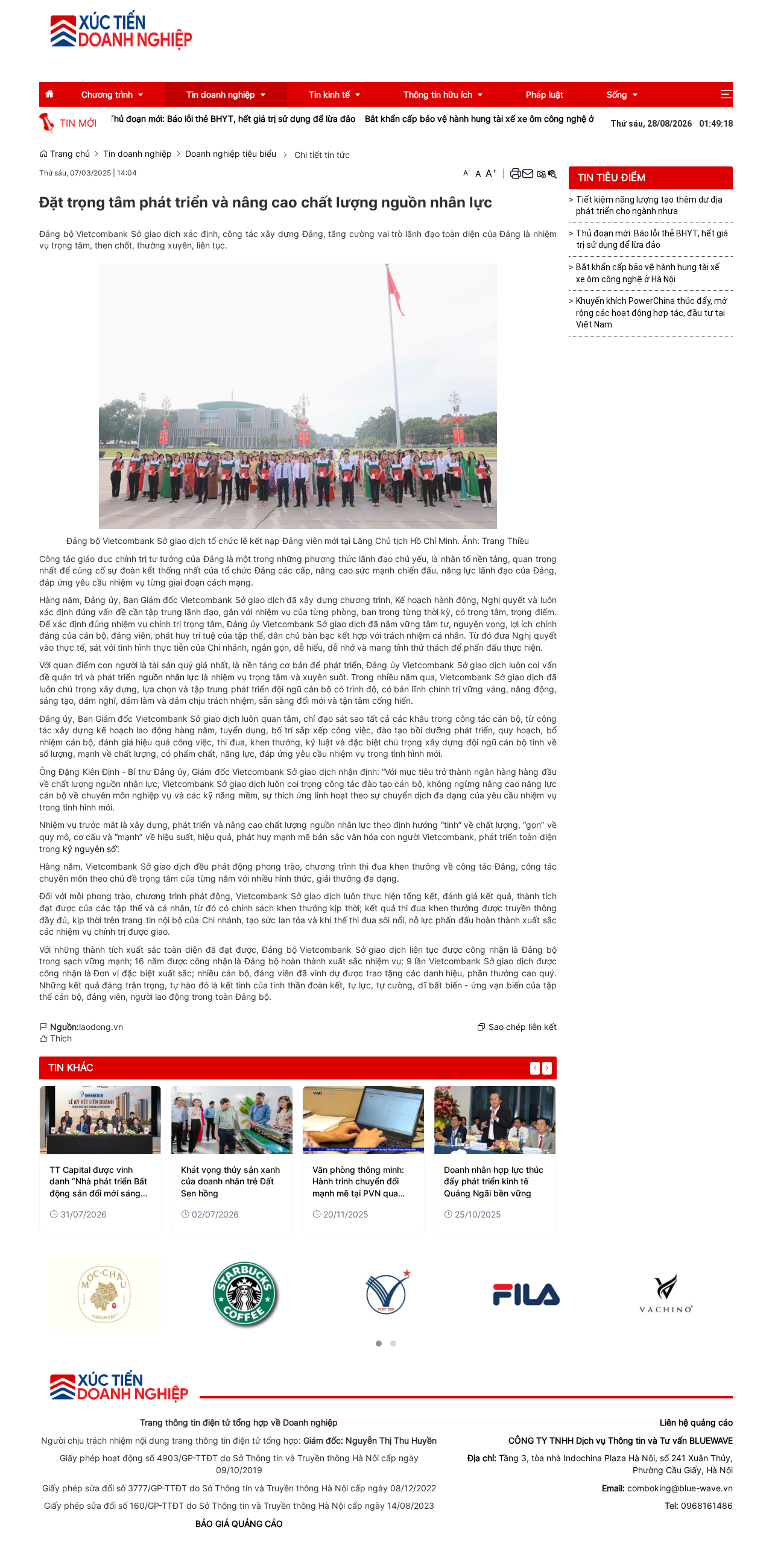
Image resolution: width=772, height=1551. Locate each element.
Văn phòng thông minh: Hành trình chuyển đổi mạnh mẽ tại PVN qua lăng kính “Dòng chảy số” (362, 1181)
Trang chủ (69, 153)
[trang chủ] (119, 1385)
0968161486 (707, 1505)
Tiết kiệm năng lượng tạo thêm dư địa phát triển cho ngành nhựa (649, 205)
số (111, 849)
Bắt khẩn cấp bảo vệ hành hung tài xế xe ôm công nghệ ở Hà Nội (463, 118)
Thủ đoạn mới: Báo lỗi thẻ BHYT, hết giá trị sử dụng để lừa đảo (201, 118)
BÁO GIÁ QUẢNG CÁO (239, 1523)
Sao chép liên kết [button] (523, 1027)
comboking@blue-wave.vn (680, 1488)
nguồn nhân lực (169, 677)
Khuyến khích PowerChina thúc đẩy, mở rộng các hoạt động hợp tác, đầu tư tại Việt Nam (651, 312)
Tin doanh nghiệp (137, 153)
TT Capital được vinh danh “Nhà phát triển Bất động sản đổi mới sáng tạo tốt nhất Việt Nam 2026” (98, 1181)
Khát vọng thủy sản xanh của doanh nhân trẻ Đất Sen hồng (230, 1181)
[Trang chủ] (121, 29)
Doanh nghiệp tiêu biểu (230, 153)
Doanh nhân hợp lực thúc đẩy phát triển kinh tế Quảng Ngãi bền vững (493, 1181)
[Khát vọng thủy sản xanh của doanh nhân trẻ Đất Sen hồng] (232, 1120)
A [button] (466, 172)
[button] (727, 94)
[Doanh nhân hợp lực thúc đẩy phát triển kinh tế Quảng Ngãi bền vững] (494, 1120)
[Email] (528, 173)
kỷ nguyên (85, 849)
